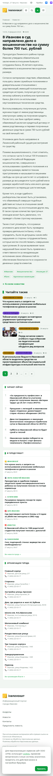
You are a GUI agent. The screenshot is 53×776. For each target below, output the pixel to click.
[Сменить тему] (26, 10)
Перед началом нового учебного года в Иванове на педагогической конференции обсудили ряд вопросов (32, 341)
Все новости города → (13, 554)
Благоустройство (24, 353)
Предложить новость (13, 725)
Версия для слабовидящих (31, 2)
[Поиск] (31, 10)
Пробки (39, 3)
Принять (41, 768)
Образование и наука (13, 298)
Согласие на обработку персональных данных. (21, 739)
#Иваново (8, 271)
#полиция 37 (42, 271)
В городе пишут (15, 453)
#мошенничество (24, 271)
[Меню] (43, 10)
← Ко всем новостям (13, 284)
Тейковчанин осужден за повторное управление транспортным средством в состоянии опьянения (22, 319)
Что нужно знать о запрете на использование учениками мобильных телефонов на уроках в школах (24, 304)
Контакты (7, 721)
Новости (16, 20)
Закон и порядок (11, 313)
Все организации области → (15, 677)
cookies (26, 753)
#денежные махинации (24, 276)
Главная (6, 20)
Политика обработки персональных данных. (20, 741)
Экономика (9, 353)
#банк (6, 276)
